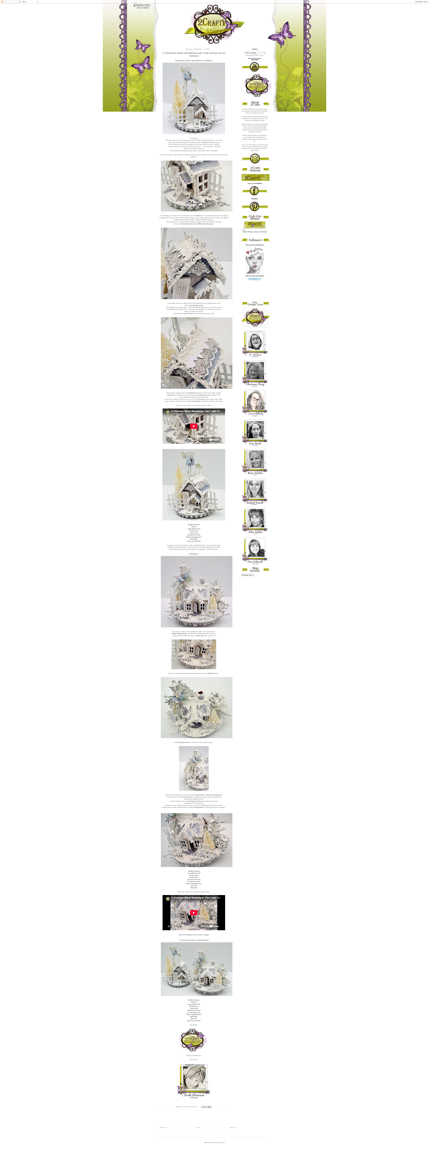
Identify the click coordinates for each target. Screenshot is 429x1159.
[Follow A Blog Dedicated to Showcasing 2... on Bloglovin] (255, 273)
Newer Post (162, 1127)
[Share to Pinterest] (211, 1107)
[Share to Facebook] (208, 1107)
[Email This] (202, 1107)
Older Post (233, 1127)
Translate (261, 55)
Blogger (222, 1142)
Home (198, 1127)
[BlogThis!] (204, 1107)
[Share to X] (206, 1107)
